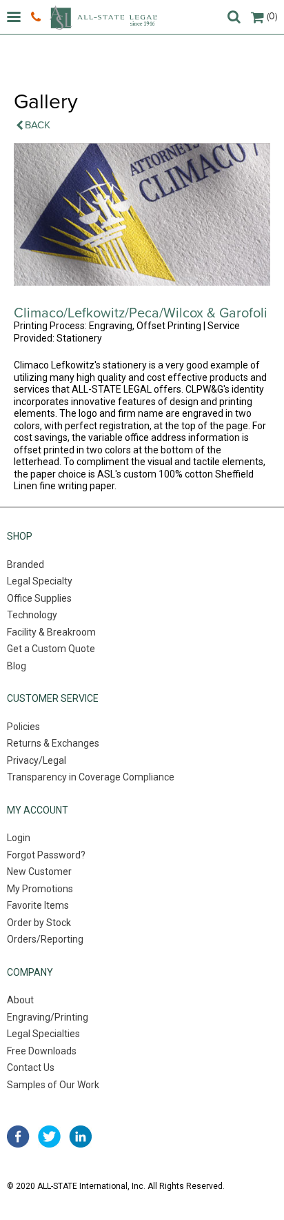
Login (18, 837)
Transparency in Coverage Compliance (90, 777)
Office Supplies (39, 598)
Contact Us (30, 1067)
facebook (18, 1136)
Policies (23, 726)
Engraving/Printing (47, 1017)
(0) (272, 16)
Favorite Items (38, 905)
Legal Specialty (39, 581)
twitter (49, 1136)
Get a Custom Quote (51, 648)
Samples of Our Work (53, 1084)
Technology (32, 614)
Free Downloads (42, 1050)
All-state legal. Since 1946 (103, 18)
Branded (25, 564)
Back (37, 125)
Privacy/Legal (36, 760)
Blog (16, 665)
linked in (80, 1136)
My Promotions (40, 888)
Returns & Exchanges (53, 743)
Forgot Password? (46, 854)
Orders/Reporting (45, 939)
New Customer (39, 871)
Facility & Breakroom (51, 632)
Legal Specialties (43, 1033)
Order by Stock (39, 922)
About (20, 999)
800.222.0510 (37, 17)
